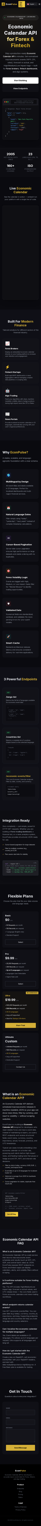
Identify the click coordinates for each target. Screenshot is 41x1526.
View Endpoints (20, 88)
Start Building (20, 80)
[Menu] (39, 4)
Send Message (20, 1448)
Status (20, 1497)
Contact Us (20, 1067)
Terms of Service (20, 1507)
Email (8, 1418)
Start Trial (20, 1025)
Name (8, 1408)
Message (9, 1428)
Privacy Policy (20, 1510)
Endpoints (20, 1488)
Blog (20, 1491)
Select (20, 942)
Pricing (20, 1494)
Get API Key (21, 4)
